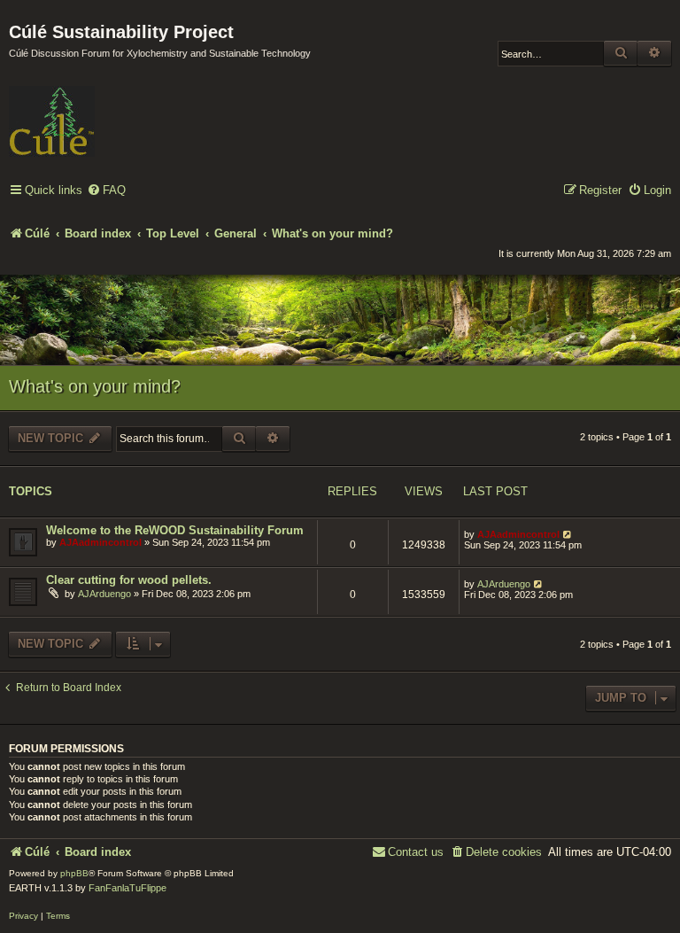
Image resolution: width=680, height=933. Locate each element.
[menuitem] (106, 191)
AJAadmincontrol (100, 542)
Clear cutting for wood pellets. (129, 580)
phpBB (74, 873)
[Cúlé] (124, 109)
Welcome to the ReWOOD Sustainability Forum (175, 530)
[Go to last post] (568, 534)
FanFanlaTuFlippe (127, 887)
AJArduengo (104, 593)
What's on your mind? (95, 386)
